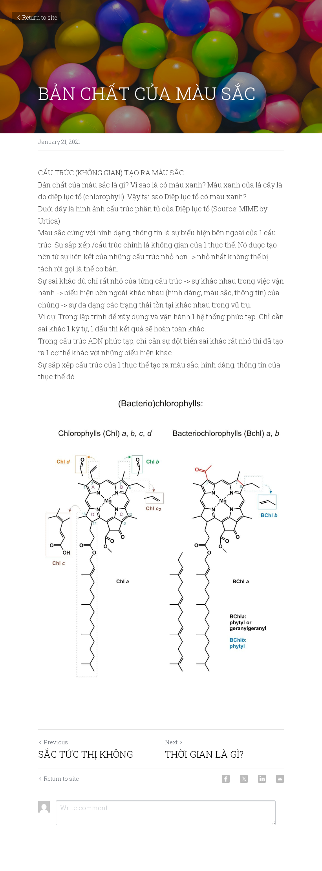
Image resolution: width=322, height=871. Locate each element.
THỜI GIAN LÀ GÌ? (204, 754)
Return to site (39, 17)
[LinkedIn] (262, 779)
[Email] (280, 779)
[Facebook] (226, 779)
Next (171, 742)
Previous (56, 742)
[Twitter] (244, 779)
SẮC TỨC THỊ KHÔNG (85, 754)
